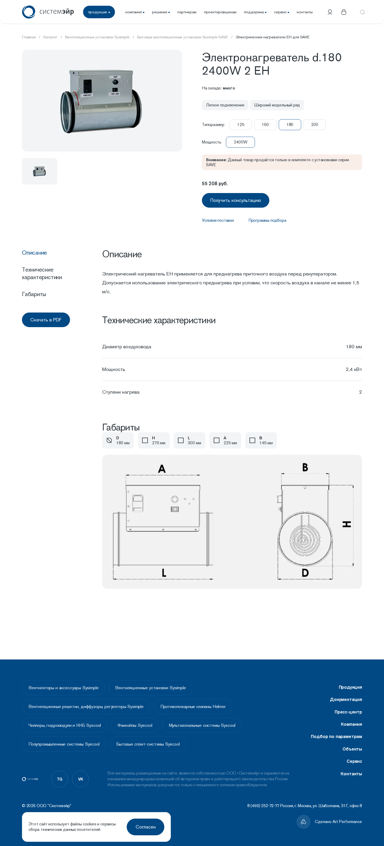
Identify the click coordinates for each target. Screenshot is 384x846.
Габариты (34, 294)
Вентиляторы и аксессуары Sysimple (63, 688)
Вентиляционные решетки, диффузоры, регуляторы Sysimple (86, 706)
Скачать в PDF (46, 320)
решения (159, 11)
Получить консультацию (235, 200)
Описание (34, 252)
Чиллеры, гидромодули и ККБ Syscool (64, 725)
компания (133, 11)
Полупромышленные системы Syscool (64, 744)
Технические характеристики (42, 273)
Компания (351, 724)
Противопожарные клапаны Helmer (193, 706)
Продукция (350, 687)
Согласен (146, 827)
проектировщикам (220, 11)
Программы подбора (267, 220)
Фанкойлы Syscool (135, 725)
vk (80, 779)
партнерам (186, 11)
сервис (280, 11)
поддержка (254, 11)
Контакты (351, 774)
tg (59, 779)
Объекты (352, 749)
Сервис (354, 761)
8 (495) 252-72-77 (263, 805)
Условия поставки (218, 220)
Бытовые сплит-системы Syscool (148, 744)
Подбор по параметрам (336, 736)
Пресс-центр (348, 712)
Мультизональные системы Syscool (202, 725)
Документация (346, 699)
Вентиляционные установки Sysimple (150, 688)
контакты (305, 11)
